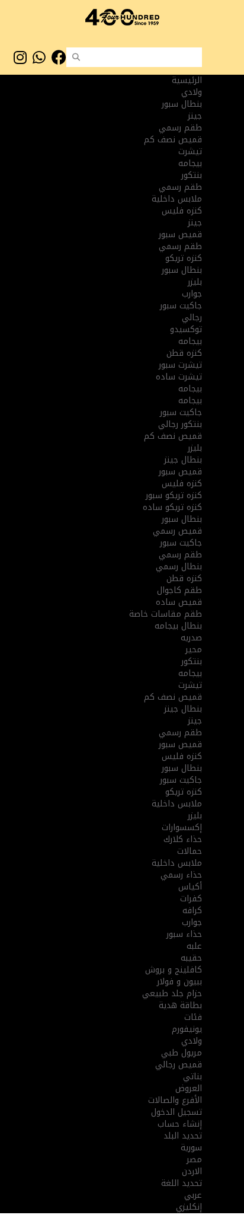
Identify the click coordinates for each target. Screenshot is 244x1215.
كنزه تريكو (183, 258)
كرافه (192, 911)
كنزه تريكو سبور (174, 495)
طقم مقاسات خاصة (165, 614)
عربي (193, 1195)
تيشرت (190, 151)
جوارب (192, 294)
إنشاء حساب (180, 1124)
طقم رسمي (180, 128)
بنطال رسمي (179, 567)
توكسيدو (186, 329)
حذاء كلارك (182, 839)
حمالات (189, 851)
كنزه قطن (184, 353)
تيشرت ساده (179, 377)
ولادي (191, 1041)
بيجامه (190, 163)
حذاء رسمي (181, 875)
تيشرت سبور (180, 365)
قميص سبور (180, 235)
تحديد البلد (182, 1136)
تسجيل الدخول (176, 1112)
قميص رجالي (178, 1065)
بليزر (195, 282)
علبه (194, 946)
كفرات (191, 899)
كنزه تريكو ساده (172, 507)
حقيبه (191, 958)
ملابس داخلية (177, 199)
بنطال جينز (183, 460)
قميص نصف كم (173, 140)
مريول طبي (181, 1053)
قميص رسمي (177, 531)
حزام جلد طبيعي (172, 994)
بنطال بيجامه (178, 626)
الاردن (192, 1171)
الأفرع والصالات (175, 1100)
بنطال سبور (182, 104)
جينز (195, 116)
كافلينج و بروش (173, 970)
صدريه (191, 638)
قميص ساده (179, 602)
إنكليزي (189, 1207)
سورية (191, 1148)
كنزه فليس (182, 211)
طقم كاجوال (179, 590)
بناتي (192, 1077)
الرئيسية (187, 80)
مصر (194, 1160)
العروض (188, 1088)
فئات (193, 1017)
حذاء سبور (184, 934)
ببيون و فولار (179, 982)
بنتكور (191, 175)
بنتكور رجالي (180, 424)
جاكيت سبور (181, 306)
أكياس (190, 887)
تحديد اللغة (181, 1183)
